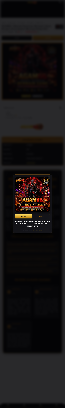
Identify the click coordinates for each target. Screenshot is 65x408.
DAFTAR (23, 216)
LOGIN (41, 216)
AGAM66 (34, 230)
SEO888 (40, 230)
